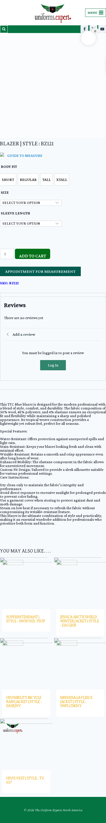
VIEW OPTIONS (28, 632)
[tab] (53, 295)
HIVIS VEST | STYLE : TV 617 (25, 780)
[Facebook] (84, 29)
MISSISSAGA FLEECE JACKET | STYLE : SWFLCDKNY (76, 702)
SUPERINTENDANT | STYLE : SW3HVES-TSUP (25, 619)
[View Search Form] (4, 29)
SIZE (5, 192)
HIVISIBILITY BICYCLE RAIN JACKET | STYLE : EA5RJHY (24, 702)
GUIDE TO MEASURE (24, 156)
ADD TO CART (32, 255)
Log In (53, 365)
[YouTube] (102, 29)
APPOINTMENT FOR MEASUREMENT (40, 271)
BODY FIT (9, 167)
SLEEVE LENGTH (15, 213)
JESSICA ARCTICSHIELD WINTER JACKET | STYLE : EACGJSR (79, 621)
